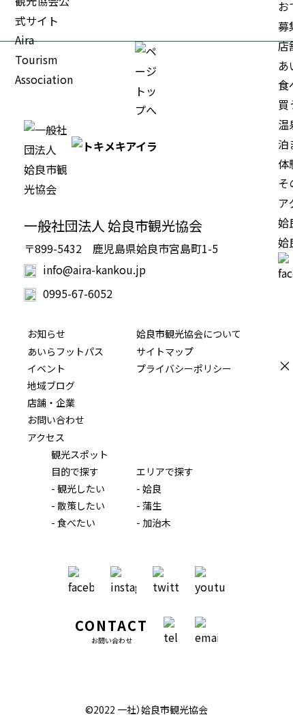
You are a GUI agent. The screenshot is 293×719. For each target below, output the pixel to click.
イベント (46, 368)
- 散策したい (78, 505)
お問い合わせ (55, 419)
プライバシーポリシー (184, 368)
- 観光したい (78, 488)
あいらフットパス (65, 351)
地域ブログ (51, 385)
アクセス (46, 437)
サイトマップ (165, 351)
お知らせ (46, 333)
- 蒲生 (148, 505)
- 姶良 (148, 488)
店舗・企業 (51, 402)
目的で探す (75, 471)
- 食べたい (73, 522)
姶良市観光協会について (188, 333)
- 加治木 (153, 522)
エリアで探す (165, 471)
